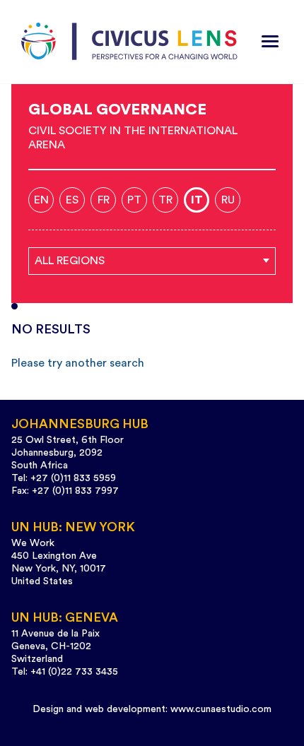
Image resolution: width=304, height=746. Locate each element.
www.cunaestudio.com (220, 709)
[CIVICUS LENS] (129, 41)
